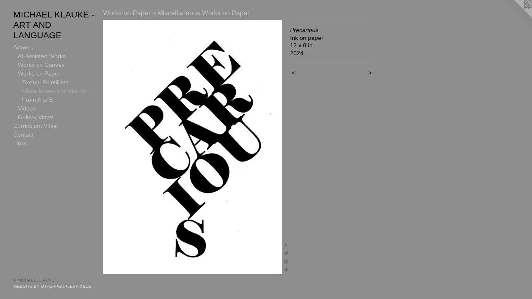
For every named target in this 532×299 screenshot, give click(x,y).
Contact (23, 134)
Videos (27, 108)
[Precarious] (192, 147)
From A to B (37, 99)
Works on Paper (39, 73)
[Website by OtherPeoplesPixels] (515, 16)
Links (20, 143)
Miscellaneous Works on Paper (59, 91)
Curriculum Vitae (35, 126)
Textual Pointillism (45, 82)
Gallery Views (36, 117)
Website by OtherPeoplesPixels (52, 286)
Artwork (23, 47)
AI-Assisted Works (42, 56)
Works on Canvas (41, 64)
